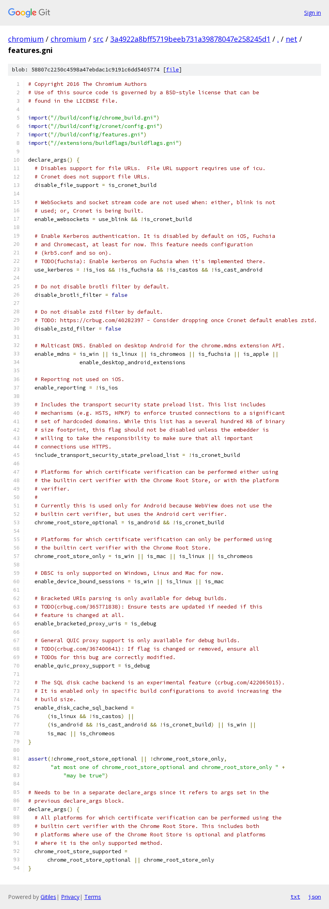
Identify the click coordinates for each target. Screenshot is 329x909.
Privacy (70, 897)
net (291, 39)
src (98, 39)
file (172, 69)
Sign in (312, 12)
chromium (26, 39)
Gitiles (48, 897)
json (314, 896)
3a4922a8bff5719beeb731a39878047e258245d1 (190, 39)
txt (295, 896)
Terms (92, 897)
